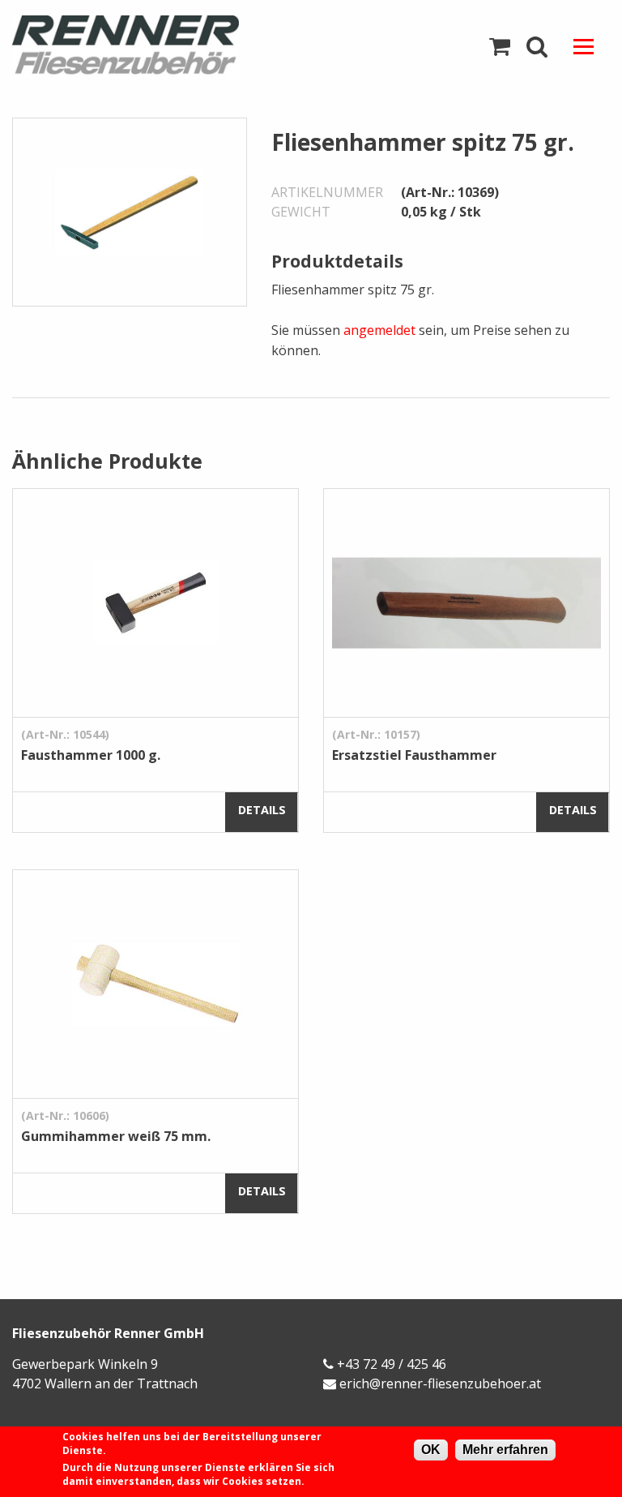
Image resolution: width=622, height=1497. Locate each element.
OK (431, 1449)
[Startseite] (155, 47)
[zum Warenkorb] (500, 47)
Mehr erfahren (505, 1449)
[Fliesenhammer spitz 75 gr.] (129, 211)
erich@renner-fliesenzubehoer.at (440, 1383)
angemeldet (379, 330)
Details (262, 809)
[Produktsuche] (537, 47)
